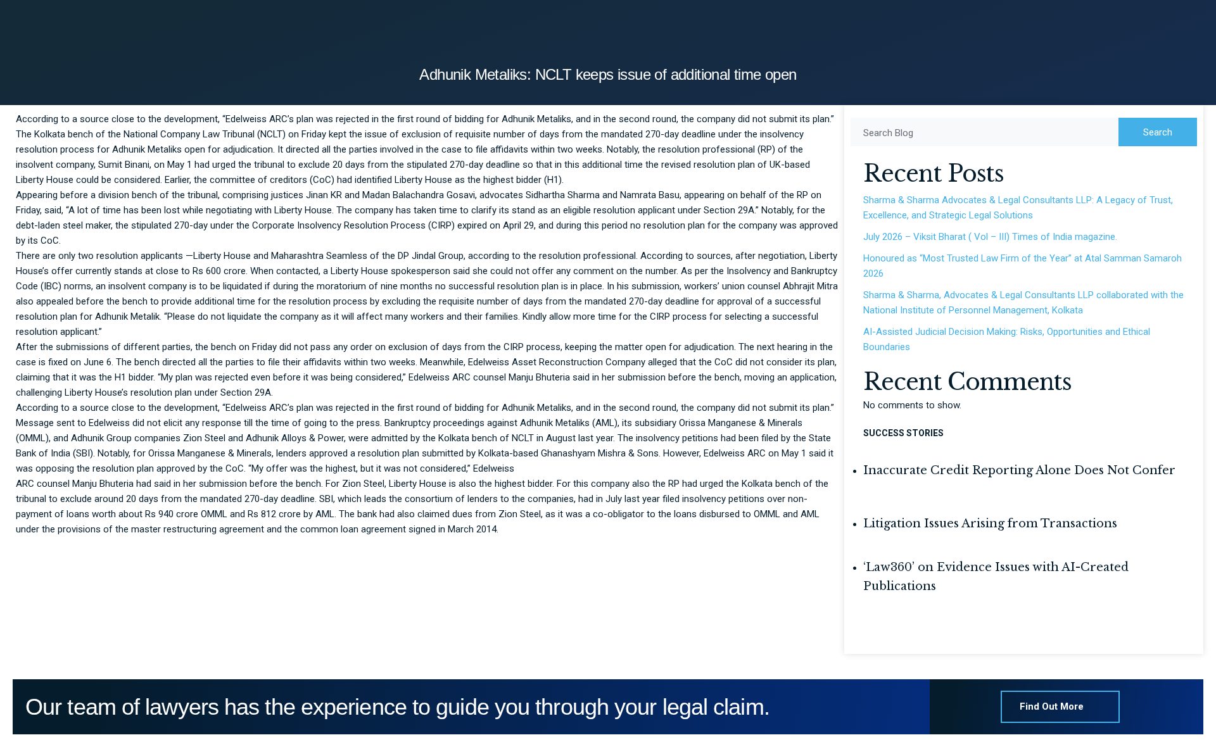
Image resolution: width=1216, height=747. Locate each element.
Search (1157, 132)
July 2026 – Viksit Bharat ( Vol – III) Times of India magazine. (990, 236)
